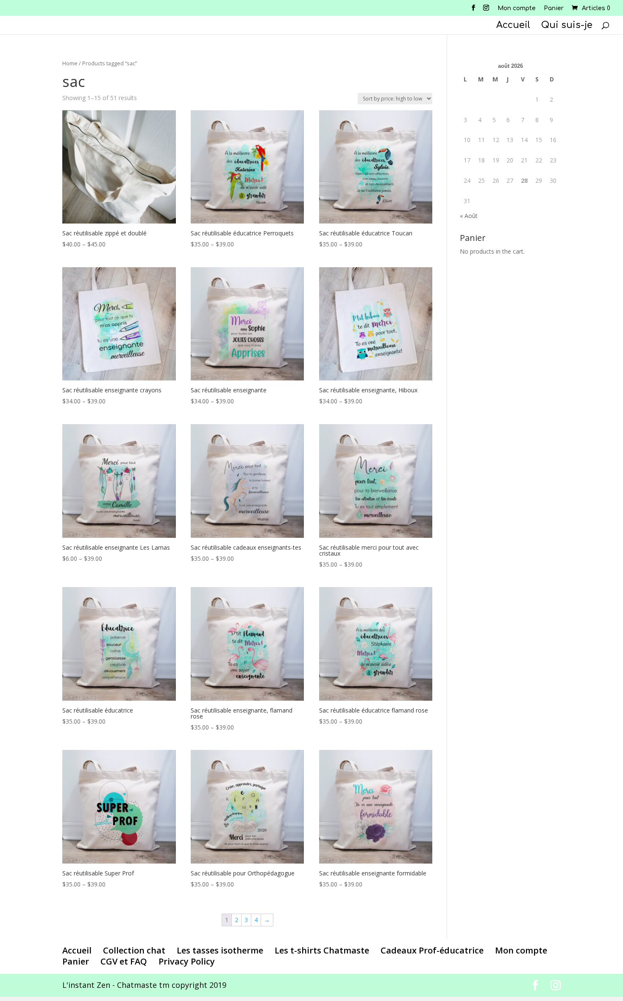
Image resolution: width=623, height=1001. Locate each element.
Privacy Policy (187, 961)
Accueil (513, 26)
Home (70, 63)
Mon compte (517, 8)
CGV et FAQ (123, 961)
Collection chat (134, 950)
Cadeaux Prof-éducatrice (432, 950)
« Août (469, 216)
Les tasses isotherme (220, 950)
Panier (554, 8)
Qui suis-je (566, 26)
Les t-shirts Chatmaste (322, 950)
